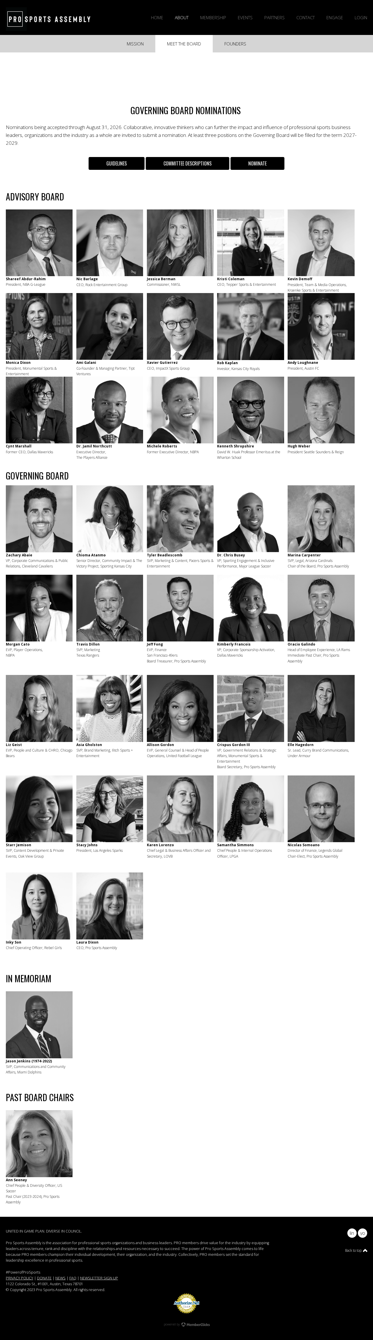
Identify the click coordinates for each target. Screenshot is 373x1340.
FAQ (72, 1278)
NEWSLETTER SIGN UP (99, 1278)
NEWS (60, 1278)
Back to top (354, 1250)
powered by (172, 1324)
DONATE (44, 1278)
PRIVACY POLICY (19, 1278)
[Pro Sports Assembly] (51, 19)
